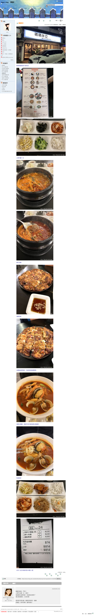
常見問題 (15, 611)
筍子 (3, 52)
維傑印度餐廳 (5, 70)
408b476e (4, 48)
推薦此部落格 (11, 5)
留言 (6, 600)
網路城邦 (60, 1)
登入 (83, 613)
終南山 (3, 38)
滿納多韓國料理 (5, 74)
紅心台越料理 (5, 67)
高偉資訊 (4, 46)
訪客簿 (34, 8)
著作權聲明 (24, 611)
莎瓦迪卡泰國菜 (5, 68)
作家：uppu (5, 4)
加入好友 (5, 5)
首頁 (5, 8)
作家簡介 (44, 8)
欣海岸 (3, 89)
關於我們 (10, 611)
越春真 (3, 65)
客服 (35, 611)
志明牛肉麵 (4, 85)
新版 (12, 2)
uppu (7, 32)
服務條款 (19, 611)
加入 (86, 613)
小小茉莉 (4, 44)
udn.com (60, 611)
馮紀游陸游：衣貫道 (6, 50)
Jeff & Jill (4, 42)
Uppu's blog (4, 2)
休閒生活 (60, 572)
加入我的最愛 (18, 5)
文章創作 (14, 8)
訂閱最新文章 (25, 5)
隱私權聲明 (30, 611)
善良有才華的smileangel (7, 57)
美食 (64, 572)
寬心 (3, 40)
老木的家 (4, 86)
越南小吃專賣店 (5, 78)
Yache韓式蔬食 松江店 (7, 91)
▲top (61, 609)
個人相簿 (24, 8)
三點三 (3, 88)
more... (12, 60)
